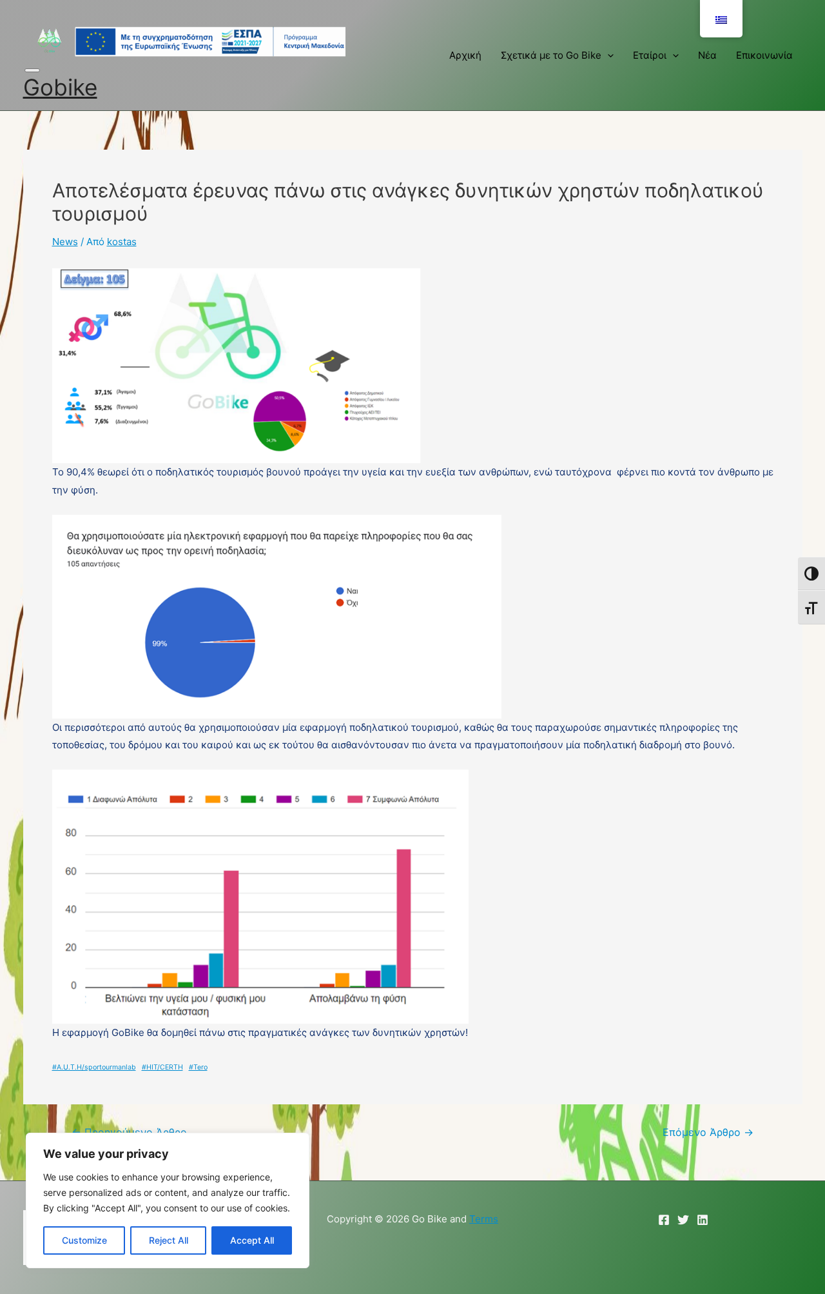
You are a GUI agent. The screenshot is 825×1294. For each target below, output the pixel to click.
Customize (84, 1240)
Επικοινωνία (764, 55)
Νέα (707, 55)
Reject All (168, 1240)
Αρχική (465, 55)
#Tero (198, 1067)
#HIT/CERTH (162, 1067)
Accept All (252, 1240)
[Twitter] (683, 1220)
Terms (483, 1219)
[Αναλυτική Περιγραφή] (184, 41)
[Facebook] (664, 1220)
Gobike (60, 87)
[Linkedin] (702, 1220)
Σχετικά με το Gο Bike (551, 55)
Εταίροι (649, 55)
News (65, 241)
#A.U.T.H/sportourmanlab (94, 1067)
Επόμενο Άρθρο (708, 1133)
